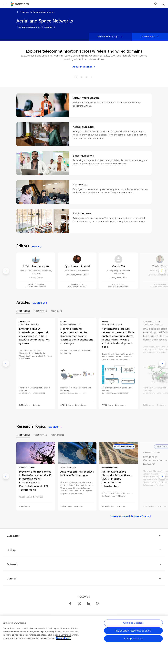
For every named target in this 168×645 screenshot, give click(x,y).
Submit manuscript (108, 36)
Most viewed (40, 310)
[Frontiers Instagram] (98, 604)
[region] (84, 630)
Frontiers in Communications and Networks (38, 12)
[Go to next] (162, 271)
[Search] (156, 4)
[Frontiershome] (20, 4)
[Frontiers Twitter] (79, 604)
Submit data (148, 36)
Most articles (57, 434)
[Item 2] (87, 77)
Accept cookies (133, 638)
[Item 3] (92, 77)
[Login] (164, 4)
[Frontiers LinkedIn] (89, 604)
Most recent (23, 310)
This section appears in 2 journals (34, 27)
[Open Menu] (5, 4)
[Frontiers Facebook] (70, 604)
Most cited (56, 310)
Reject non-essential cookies (133, 630)
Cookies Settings (133, 622)
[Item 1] (81, 77)
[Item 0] (76, 77)
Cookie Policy (63, 638)
